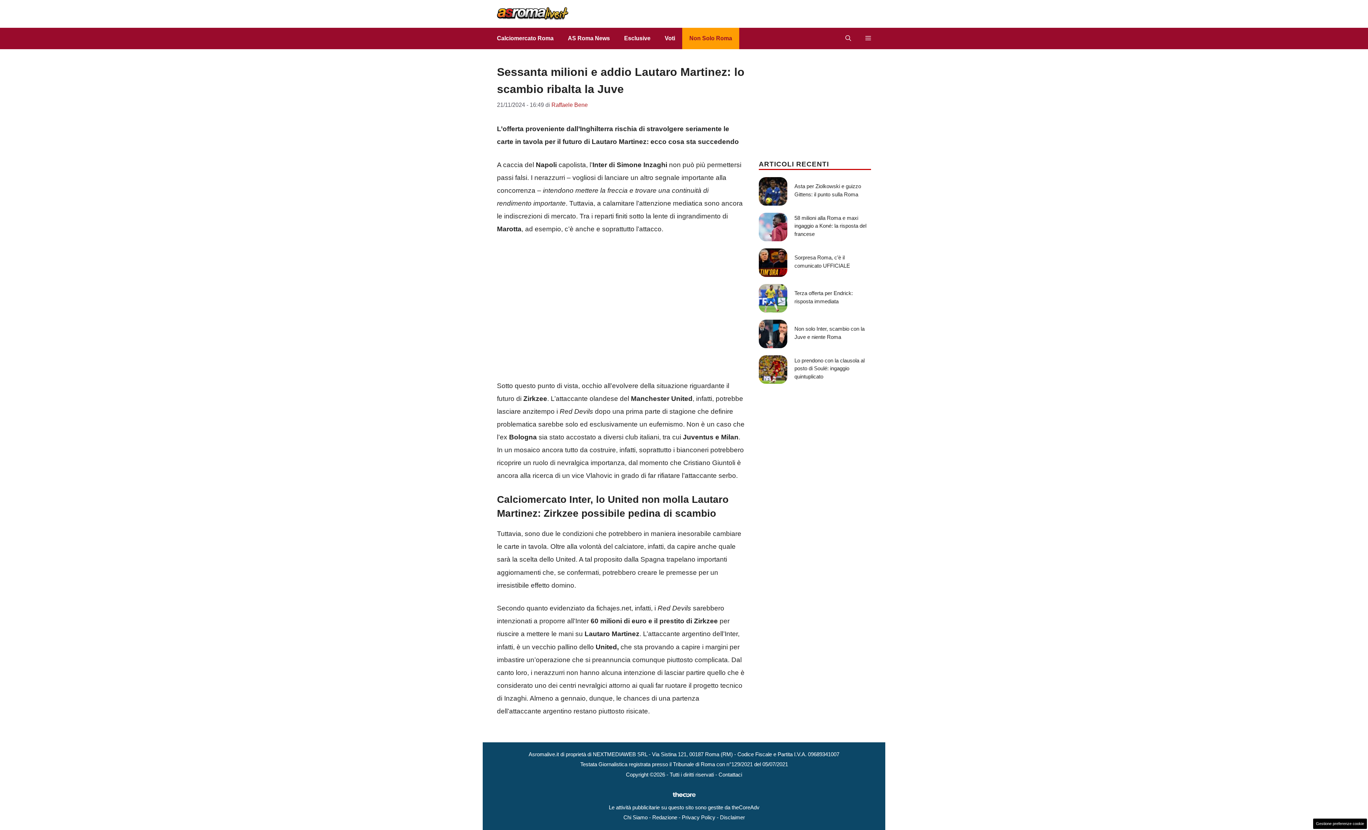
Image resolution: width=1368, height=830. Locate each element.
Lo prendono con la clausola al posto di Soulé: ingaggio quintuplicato (829, 368)
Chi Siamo (635, 817)
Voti (670, 38)
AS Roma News (589, 38)
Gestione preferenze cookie (1340, 823)
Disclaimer (732, 817)
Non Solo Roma (710, 38)
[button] (848, 38)
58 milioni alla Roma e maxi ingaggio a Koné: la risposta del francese (830, 226)
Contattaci (730, 775)
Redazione (664, 817)
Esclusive (637, 38)
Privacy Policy (698, 817)
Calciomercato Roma (525, 38)
